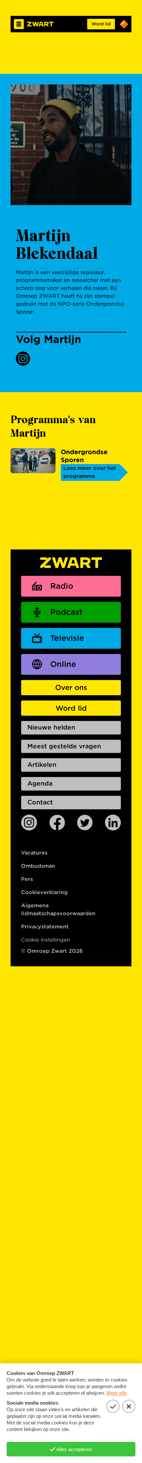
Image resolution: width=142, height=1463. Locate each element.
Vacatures (34, 853)
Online (63, 664)
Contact (40, 802)
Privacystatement (45, 926)
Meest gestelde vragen (64, 746)
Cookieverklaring (44, 892)
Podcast (66, 612)
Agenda (40, 783)
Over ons (71, 687)
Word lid (101, 23)
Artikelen (41, 764)
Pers (27, 879)
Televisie (67, 638)
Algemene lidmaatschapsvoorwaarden (58, 909)
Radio (61, 586)
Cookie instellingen (45, 940)
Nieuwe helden (51, 727)
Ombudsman (38, 866)
